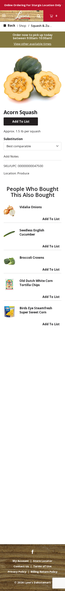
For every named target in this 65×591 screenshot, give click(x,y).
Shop (22, 26)
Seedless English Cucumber (32, 232)
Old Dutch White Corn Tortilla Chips (36, 283)
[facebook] (32, 551)
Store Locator (42, 561)
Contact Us (21, 566)
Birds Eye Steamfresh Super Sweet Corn (36, 310)
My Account (21, 561)
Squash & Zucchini (44, 26)
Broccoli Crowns (32, 257)
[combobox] (32, 146)
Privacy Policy (17, 571)
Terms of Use (42, 566)
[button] (21, 121)
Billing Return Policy (44, 571)
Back (11, 25)
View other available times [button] (32, 44)
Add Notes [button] (11, 156)
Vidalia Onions (31, 207)
